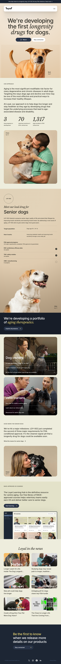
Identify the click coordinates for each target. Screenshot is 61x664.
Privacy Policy (53, 660)
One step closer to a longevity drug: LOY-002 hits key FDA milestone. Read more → (30, 1)
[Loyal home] (8, 8)
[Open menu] (54, 8)
